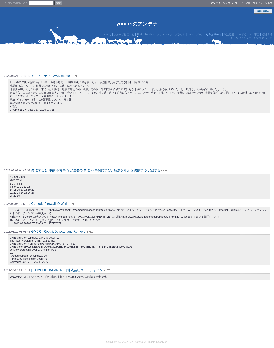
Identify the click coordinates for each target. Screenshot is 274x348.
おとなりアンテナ (241, 37)
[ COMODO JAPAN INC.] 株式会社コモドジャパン (67, 270)
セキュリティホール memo (50, 75)
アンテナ (215, 3)
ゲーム (200, 34)
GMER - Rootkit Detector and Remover (58, 231)
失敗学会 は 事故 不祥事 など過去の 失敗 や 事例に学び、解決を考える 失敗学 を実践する (95, 170)
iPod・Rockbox (146, 34)
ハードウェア (244, 34)
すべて (107, 34)
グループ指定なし (124, 34)
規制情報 (267, 34)
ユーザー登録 (243, 3)
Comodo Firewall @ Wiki (49, 203)
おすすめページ (263, 37)
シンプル (228, 3)
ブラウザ (180, 34)
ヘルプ (268, 3)
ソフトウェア (165, 34)
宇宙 (256, 34)
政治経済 (229, 34)
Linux (190, 34)
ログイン (257, 3)
